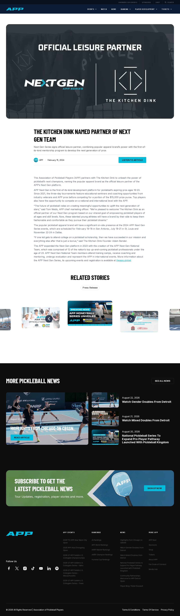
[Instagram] (25, 568)
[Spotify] (57, 568)
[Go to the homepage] (19, 534)
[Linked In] (49, 568)
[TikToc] (33, 568)
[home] (15, 9)
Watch (104, 9)
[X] (17, 568)
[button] (92, 9)
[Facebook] (9, 568)
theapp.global (123, 260)
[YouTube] (41, 568)
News (113, 9)
